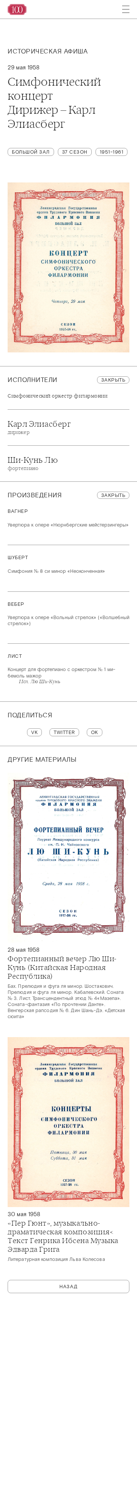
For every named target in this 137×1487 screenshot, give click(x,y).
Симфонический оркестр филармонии (57, 396)
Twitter (64, 732)
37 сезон (75, 152)
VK (34, 732)
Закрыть (113, 380)
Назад (68, 1286)
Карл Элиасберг (39, 427)
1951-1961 (112, 152)
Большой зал (31, 152)
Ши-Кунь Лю (33, 463)
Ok (94, 732)
